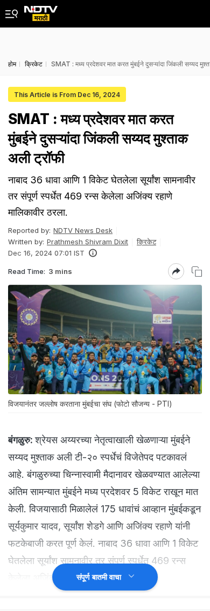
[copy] (197, 271)
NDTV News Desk (83, 230)
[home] (41, 10)
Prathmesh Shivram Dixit (87, 241)
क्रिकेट (146, 241)
